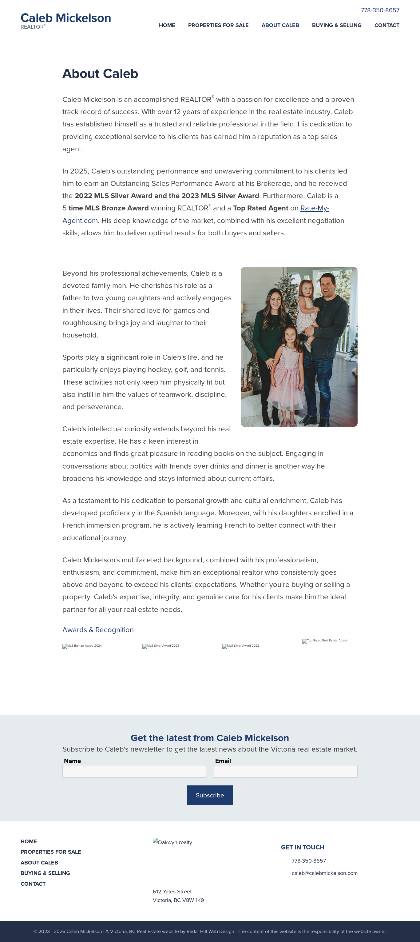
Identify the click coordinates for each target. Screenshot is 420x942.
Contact (386, 25)
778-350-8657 (380, 10)
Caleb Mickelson (66, 21)
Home (167, 25)
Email (223, 761)
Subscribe (210, 795)
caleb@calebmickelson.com (325, 873)
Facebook (291, 883)
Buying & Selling (337, 25)
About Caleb (280, 25)
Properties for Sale (218, 25)
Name (72, 761)
